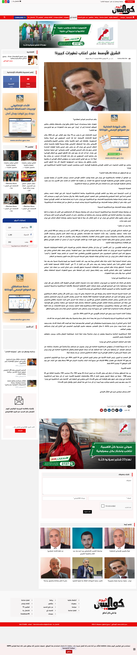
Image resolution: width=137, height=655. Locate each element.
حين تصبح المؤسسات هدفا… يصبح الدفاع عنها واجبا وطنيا (15, 57)
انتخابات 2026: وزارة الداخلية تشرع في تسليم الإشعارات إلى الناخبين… (15, 361)
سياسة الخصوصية (68, 648)
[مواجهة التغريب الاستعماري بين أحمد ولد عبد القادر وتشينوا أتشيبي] (87, 538)
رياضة (96, 17)
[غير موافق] (134, 649)
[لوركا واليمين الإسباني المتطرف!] (119, 538)
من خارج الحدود (83, 17)
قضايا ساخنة (103, 17)
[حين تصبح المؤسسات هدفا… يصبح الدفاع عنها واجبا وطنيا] (32, 60)
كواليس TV (39, 17)
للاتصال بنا (16, 1)
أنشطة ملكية (113, 17)
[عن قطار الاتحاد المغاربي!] (55, 538)
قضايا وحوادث (58, 17)
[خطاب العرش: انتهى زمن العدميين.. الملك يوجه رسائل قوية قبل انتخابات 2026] (28, 176)
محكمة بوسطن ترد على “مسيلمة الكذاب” (111, 2)
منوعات (50, 614)
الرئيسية (129, 17)
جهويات (66, 17)
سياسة (122, 17)
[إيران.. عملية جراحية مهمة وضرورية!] (119, 567)
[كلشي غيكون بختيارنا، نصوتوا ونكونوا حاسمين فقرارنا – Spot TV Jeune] (11, 155)
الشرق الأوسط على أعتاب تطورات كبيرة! (116, 406)
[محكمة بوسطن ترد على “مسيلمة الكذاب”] (19, 339)
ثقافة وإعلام (48, 17)
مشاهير (91, 17)
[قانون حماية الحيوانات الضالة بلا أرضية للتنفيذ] (87, 567)
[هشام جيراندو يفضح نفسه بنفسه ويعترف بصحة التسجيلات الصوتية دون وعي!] (31, 383)
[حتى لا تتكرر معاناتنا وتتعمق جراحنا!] (55, 567)
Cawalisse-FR (25, 614)
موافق (69, 651)
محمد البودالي (116, 624)
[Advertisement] (68, 639)
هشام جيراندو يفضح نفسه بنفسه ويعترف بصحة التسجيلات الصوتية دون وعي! (15, 383)
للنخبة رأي (73, 17)
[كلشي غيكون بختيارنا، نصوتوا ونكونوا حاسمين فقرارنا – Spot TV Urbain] (28, 155)
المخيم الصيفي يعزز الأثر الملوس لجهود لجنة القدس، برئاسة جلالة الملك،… (14, 372)
